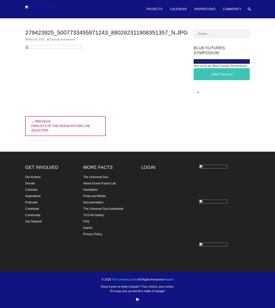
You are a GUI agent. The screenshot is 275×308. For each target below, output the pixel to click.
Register (180, 210)
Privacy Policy (92, 234)
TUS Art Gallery (93, 215)
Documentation (93, 202)
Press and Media (94, 196)
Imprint (87, 227)
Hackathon (90, 189)
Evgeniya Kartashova (61, 39)
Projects (154, 9)
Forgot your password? (166, 221)
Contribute (32, 208)
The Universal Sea (95, 177)
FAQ (86, 221)
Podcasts (31, 202)
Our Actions (33, 177)
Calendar (178, 9)
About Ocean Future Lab (99, 183)
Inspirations (205, 9)
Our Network (33, 221)
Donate (30, 183)
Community (232, 9)
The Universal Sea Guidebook (103, 208)
